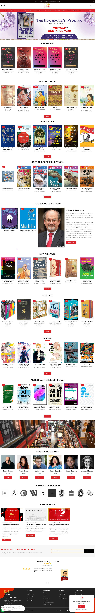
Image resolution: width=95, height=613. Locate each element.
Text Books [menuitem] (37, 10)
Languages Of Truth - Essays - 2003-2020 (28, 231)
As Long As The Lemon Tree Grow (24, 148)
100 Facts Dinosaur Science (39, 189)
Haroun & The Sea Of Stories (10, 230)
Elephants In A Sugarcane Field (71, 280)
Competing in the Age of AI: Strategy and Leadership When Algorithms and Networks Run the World (87, 406)
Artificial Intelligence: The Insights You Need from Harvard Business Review (71, 406)
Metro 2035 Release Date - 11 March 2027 (24, 70)
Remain (40, 148)
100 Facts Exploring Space (71, 189)
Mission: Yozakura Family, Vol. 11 (8, 365)
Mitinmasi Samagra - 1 (71, 108)
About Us (45, 594)
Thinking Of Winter (55, 280)
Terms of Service (63, 598)
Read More (6, 539)
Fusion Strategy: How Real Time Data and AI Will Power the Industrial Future (24, 406)
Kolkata (39, 107)
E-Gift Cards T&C (47, 604)
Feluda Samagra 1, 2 (55, 107)
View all (47, 116)
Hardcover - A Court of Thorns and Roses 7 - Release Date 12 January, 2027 (55, 70)
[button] (1, 5)
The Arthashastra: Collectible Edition (40, 280)
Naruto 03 (71, 364)
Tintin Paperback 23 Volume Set (71, 322)
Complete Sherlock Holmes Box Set (8, 322)
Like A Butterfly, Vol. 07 (23, 365)
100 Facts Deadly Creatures (23, 189)
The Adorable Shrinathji (71, 148)
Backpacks (29, 592)
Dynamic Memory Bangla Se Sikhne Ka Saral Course (87, 108)
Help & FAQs (62, 594)
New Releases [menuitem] (27, 10)
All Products (62, 592)
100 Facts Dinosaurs (55, 188)
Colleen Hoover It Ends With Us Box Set (40, 322)
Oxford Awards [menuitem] (87, 10)
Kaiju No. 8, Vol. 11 (55, 364)
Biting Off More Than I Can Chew (87, 280)
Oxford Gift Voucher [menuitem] (60, 10)
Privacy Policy (46, 600)
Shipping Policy (46, 598)
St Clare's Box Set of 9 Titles (55, 322)
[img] (47, 564)
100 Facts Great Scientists (87, 189)
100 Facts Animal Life (8, 188)
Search (76, 592)
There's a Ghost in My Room (55, 148)
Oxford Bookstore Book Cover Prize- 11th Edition (59, 525)
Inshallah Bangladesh (8, 148)
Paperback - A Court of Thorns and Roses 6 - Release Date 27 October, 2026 (8, 70)
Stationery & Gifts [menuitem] (47, 10)
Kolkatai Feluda (23, 107)
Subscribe (89, 551)
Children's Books (30, 594)
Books (8, 477)
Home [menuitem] (5, 10)
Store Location (62, 596)
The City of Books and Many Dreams (36, 524)
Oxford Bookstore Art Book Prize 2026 (11, 525)
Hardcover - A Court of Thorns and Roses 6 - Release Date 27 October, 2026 (71, 70)
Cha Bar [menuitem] (75, 10)
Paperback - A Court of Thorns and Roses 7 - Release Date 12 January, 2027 (40, 70)
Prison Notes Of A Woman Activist (24, 280)
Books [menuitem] (19, 10)
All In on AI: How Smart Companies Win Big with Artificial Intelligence (39, 406)
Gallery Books (30, 596)
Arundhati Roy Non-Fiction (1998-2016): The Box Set (87, 322)
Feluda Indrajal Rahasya (8, 108)
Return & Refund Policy (48, 602)
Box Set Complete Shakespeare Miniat (23, 322)
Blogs (44, 596)
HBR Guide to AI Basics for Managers (55, 406)
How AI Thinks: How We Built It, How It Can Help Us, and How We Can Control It (8, 406)
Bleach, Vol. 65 (87, 364)
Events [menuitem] (80, 10)
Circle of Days (87, 148)
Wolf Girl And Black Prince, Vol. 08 (39, 365)
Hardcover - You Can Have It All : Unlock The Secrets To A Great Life (8, 280)
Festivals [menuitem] (69, 10)
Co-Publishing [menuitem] (11, 10)
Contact (45, 592)
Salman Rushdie (72, 210)
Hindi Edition (30, 600)
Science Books (30, 598)
